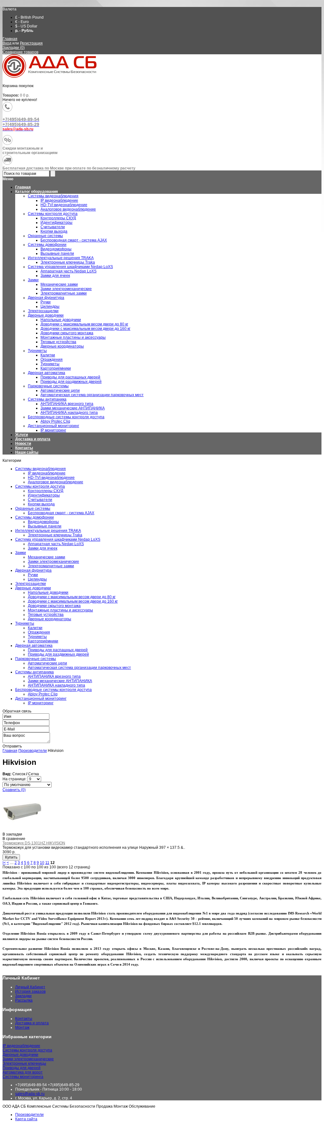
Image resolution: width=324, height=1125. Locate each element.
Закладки (23, 996)
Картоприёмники (43, 641)
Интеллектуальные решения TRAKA (48, 530)
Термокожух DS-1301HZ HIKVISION (34, 843)
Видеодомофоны (43, 522)
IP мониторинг (40, 703)
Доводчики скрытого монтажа (54, 606)
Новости (23, 443)
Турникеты (24, 623)
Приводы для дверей (21, 1068)
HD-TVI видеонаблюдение (51, 477)
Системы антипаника (34, 672)
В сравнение (14, 838)
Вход (7, 43)
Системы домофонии (34, 517)
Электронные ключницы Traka (55, 535)
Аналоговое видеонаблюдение (55, 482)
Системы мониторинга (23, 1076)
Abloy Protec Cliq (43, 694)
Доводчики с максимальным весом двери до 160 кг (73, 601)
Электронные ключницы (24, 1063)
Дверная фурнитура (33, 570)
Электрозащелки (30, 583)
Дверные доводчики (33, 588)
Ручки (33, 575)
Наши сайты (26, 452)
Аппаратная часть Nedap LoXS (56, 544)
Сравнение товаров (20, 52)
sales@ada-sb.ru (30, 1094)
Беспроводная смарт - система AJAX (61, 513)
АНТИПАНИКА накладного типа (56, 685)
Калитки (35, 628)
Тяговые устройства (46, 614)
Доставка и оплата (32, 439)
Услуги (21, 434)
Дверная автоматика (34, 645)
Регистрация (31, 43)
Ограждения (39, 632)
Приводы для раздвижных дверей (58, 654)
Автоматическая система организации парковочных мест (79, 667)
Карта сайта (26, 1119)
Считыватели (40, 499)
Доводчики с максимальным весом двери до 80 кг (71, 597)
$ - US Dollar (26, 26)
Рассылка (24, 1000)
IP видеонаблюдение (46, 473)
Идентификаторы (44, 495)
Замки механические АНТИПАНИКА (60, 681)
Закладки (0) (14, 47)
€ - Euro (22, 22)
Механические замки (46, 557)
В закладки (12, 834)
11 (47, 862)
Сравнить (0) (14, 790)
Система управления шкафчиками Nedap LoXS (57, 539)
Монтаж (22, 1027)
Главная (10, 39)
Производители (32, 750)
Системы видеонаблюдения (40, 469)
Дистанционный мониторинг (40, 698)
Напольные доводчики (48, 592)
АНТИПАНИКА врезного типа (54, 676)
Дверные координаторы (49, 619)
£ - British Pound (29, 17)
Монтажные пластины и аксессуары (60, 610)
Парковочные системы (35, 659)
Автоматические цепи (47, 663)
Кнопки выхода (41, 504)
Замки (20, 553)
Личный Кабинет (30, 987)
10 (42, 862)
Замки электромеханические (53, 561)
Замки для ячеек (42, 548)
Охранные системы (32, 508)
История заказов (30, 991)
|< (4, 862)
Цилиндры (37, 579)
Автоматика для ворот (23, 1072)
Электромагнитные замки (51, 566)
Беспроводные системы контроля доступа (53, 690)
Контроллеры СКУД (45, 491)
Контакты (24, 448)
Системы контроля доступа (40, 486)
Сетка (33, 774)
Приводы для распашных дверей (58, 650)
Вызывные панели (44, 526)
